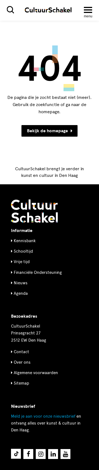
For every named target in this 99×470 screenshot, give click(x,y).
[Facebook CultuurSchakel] (28, 454)
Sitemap (21, 383)
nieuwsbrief (43, 416)
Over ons (22, 362)
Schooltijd (23, 251)
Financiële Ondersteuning (38, 272)
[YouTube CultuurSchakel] (65, 454)
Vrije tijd (22, 261)
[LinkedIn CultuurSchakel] (53, 454)
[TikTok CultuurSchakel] (16, 454)
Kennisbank (25, 240)
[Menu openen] (88, 10)
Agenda (21, 293)
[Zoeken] (10, 9)
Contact (21, 351)
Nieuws (21, 282)
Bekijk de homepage (47, 131)
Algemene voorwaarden (36, 372)
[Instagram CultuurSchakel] (41, 454)
